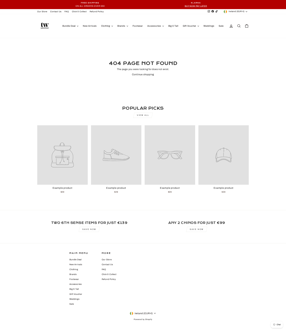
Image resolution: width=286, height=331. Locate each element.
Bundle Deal (69, 26)
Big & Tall (173, 26)
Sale (221, 26)
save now (197, 229)
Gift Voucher (190, 26)
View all (143, 115)
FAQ (66, 11)
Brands (121, 26)
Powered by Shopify (143, 319)
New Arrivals (90, 26)
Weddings (208, 26)
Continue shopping (143, 74)
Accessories (154, 26)
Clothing (106, 26)
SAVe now (89, 229)
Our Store (42, 11)
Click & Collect (79, 11)
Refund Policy (97, 11)
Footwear (138, 26)
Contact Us (56, 11)
